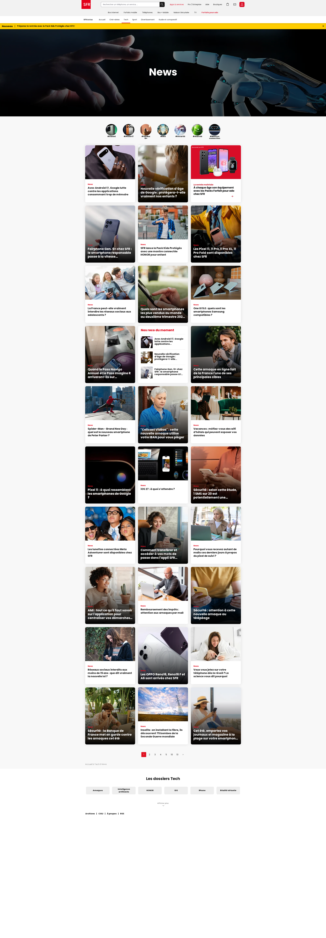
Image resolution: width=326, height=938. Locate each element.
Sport (134, 19)
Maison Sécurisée (181, 12)
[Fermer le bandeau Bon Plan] (323, 26)
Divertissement (148, 19)
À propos (112, 813)
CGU (100, 813)
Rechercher (162, 4)
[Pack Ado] (216, 173)
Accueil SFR (86, 4)
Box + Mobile (163, 12)
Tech (126, 19)
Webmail (234, 4)
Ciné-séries (114, 19)
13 (177, 754)
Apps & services (177, 4)
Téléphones (147, 12)
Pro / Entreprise (194, 4)
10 (172, 754)
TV (195, 12)
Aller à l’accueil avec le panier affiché (227, 4)
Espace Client (242, 4)
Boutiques (217, 4)
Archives (90, 813)
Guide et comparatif (168, 19)
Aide (207, 4)
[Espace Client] (241, 4)
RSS (122, 813)
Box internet (113, 12)
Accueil (102, 19)
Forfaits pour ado (210, 12)
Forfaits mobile (130, 12)
